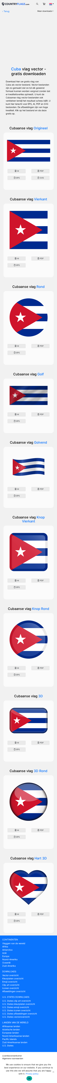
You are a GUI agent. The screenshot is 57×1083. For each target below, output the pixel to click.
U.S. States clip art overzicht (16, 1000)
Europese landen (10, 1032)
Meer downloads (44, 11)
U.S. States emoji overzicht (15, 1007)
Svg (42, 178)
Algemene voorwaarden (12, 1058)
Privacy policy (32, 1073)
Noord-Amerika (9, 959)
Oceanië (6, 962)
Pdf (42, 171)
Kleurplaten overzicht (12, 978)
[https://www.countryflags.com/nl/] (15, 3)
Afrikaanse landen (11, 1026)
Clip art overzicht (10, 985)
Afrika (5, 946)
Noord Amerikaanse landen (15, 1036)
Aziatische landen (11, 1029)
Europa (5, 956)
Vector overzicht (10, 975)
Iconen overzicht (10, 988)
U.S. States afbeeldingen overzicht (19, 1013)
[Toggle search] (37, 4)
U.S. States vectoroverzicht (16, 1017)
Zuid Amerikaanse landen (14, 1042)
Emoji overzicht (9, 981)
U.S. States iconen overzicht (16, 1010)
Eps (18, 178)
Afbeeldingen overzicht (13, 991)
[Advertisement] (28, 41)
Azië (4, 953)
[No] (53, 1071)
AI (18, 171)
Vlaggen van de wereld (13, 943)
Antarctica (7, 949)
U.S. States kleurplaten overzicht (18, 1004)
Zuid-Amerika (9, 965)
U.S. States (7, 1045)
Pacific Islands (9, 1039)
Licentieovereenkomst (12, 1056)
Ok (29, 1078)
